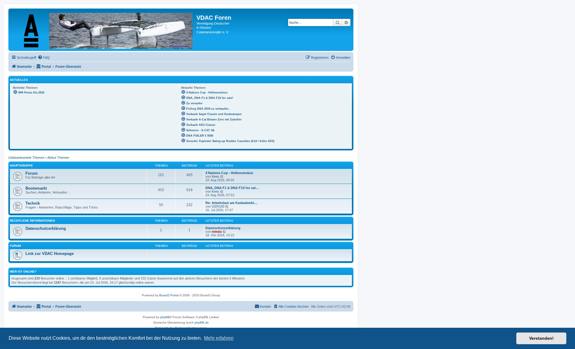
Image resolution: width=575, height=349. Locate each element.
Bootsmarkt (36, 188)
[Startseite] (103, 29)
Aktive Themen (58, 157)
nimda (217, 231)
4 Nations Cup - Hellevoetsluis (229, 173)
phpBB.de (202, 322)
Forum (31, 173)
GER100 (218, 206)
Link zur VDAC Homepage (49, 253)
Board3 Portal (168, 295)
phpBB (165, 317)
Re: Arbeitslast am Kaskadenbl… (231, 203)
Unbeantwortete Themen (26, 157)
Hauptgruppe (21, 165)
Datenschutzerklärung (45, 228)
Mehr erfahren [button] (219, 338)
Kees (215, 176)
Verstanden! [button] (541, 338)
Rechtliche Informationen (32, 220)
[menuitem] (44, 57)
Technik (32, 203)
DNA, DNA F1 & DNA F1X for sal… (232, 188)
